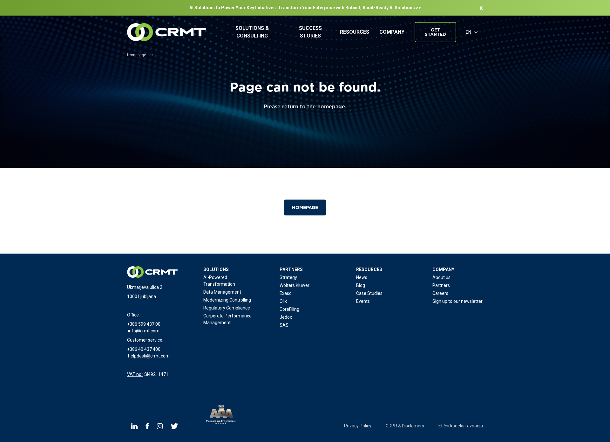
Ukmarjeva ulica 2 (144, 287)
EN (468, 32)
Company (391, 32)
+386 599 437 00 (143, 324)
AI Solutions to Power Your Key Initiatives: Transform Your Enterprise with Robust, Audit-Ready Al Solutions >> (305, 7)
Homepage (305, 207)
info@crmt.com (143, 330)
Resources (354, 32)
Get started (435, 32)
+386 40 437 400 (143, 349)
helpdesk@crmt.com (149, 355)
